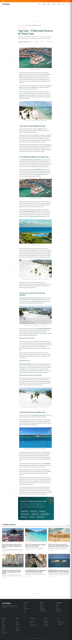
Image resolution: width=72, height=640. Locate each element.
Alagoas (3, 621)
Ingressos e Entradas (45, 514)
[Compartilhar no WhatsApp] (51, 42)
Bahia (3, 622)
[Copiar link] (53, 42)
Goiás (31, 622)
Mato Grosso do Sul (33, 625)
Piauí (3, 630)
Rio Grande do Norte (5, 632)
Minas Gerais (46, 622)
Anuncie (57, 606)
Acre (17, 621)
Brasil (54, 4)
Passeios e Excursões (25, 514)
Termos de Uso (58, 610)
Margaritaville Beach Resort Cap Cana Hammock (31, 298)
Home (19, 25)
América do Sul (26, 608)
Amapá (17, 622)
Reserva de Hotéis (33, 511)
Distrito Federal (32, 621)
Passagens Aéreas (24, 511)
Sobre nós (57, 605)
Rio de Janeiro (46, 624)
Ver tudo (67, 524)
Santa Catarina (60, 624)
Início (40, 4)
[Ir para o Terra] (4, 1)
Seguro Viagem (42, 511)
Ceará (3, 624)
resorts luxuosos (23, 95)
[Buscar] (69, 4)
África (25, 612)
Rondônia (17, 627)
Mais (64, 4)
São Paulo (45, 625)
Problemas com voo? (40, 516)
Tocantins (18, 630)
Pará (17, 625)
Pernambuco (4, 629)
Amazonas (18, 624)
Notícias (44, 4)
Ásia (24, 610)
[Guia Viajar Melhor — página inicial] (6, 4)
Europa (25, 606)
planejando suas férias (39, 415)
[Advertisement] (36, 13)
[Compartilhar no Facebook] (46, 42)
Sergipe (3, 633)
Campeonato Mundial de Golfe (37, 216)
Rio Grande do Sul (61, 622)
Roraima (17, 629)
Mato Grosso (32, 624)
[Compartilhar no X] (48, 42)
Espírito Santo (46, 621)
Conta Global (32, 516)
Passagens (42, 606)
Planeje (58, 4)
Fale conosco (58, 608)
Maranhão (4, 625)
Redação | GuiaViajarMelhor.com (24, 41)
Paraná (59, 621)
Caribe (22, 25)
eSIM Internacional (34, 514)
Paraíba (3, 627)
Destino (48, 4)
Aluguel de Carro (24, 516)
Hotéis (41, 605)
